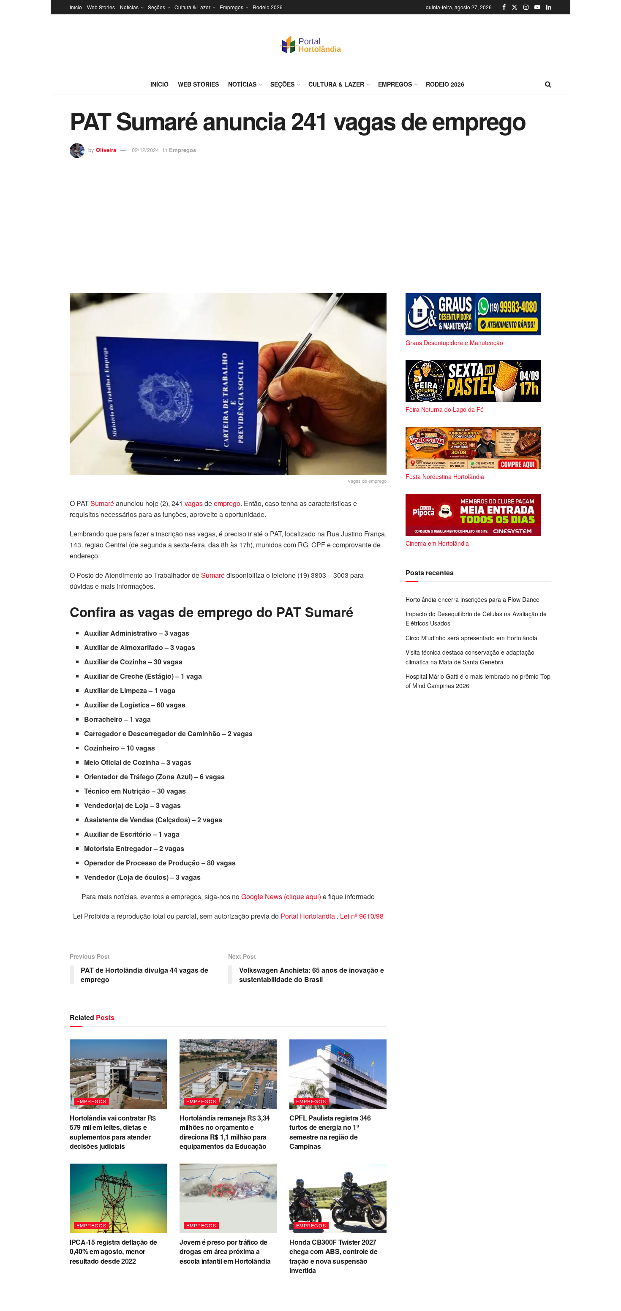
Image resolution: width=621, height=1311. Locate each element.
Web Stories (101, 7)
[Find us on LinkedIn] (548, 7)
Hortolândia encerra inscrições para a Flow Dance (472, 599)
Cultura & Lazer (192, 7)
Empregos (231, 7)
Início (76, 7)
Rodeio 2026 (268, 7)
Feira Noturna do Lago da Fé (445, 409)
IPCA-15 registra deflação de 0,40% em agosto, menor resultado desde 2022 (113, 1251)
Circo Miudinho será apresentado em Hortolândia (471, 638)
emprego (227, 503)
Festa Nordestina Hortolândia (445, 476)
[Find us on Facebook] (504, 7)
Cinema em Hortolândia (437, 543)
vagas (194, 503)
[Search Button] (548, 84)
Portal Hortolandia (309, 916)
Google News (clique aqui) (281, 896)
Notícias (129, 7)
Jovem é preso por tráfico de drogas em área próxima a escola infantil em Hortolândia (225, 1251)
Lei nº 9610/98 (361, 916)
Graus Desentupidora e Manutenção (454, 342)
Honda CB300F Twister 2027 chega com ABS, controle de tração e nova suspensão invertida (333, 1256)
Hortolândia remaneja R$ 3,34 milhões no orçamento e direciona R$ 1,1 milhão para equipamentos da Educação (225, 1132)
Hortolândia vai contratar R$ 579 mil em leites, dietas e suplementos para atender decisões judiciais (113, 1132)
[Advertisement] (310, 221)
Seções (156, 7)
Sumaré (102, 503)
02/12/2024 (145, 150)
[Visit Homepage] (310, 43)
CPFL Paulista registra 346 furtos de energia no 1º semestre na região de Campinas (330, 1132)
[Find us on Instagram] (525, 7)
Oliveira (106, 150)
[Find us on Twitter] (515, 7)
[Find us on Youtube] (537, 7)
